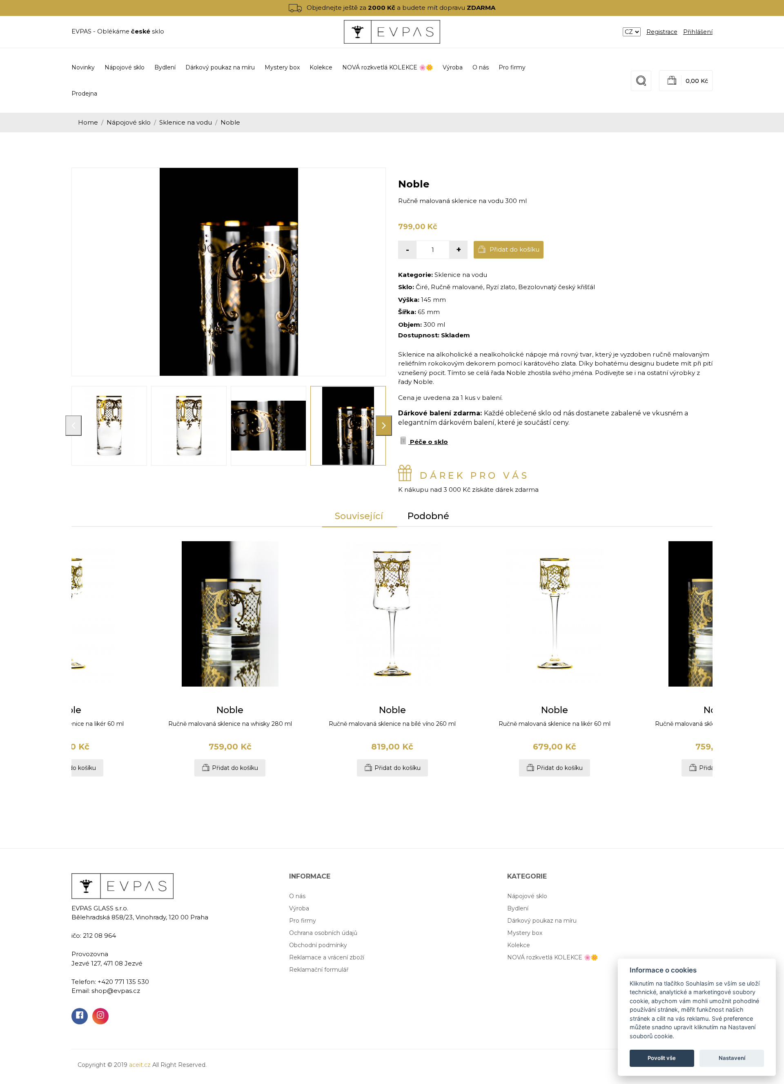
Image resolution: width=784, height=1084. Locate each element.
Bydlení (517, 908)
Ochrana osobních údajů (323, 933)
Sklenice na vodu (185, 122)
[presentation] (73, 425)
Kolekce (518, 945)
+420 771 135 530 (123, 982)
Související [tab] (359, 516)
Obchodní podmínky (318, 945)
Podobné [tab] (428, 516)
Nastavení (732, 1058)
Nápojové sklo (129, 122)
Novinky (83, 67)
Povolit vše (662, 1058)
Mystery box (524, 933)
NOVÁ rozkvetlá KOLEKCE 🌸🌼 (552, 957)
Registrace (661, 32)
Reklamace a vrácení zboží (326, 957)
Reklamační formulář (319, 969)
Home (88, 122)
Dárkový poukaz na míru (542, 920)
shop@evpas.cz (115, 991)
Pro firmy (512, 67)
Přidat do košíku (513, 249)
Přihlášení (698, 32)
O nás (480, 67)
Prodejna (84, 93)
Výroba (453, 67)
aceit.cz (140, 1064)
